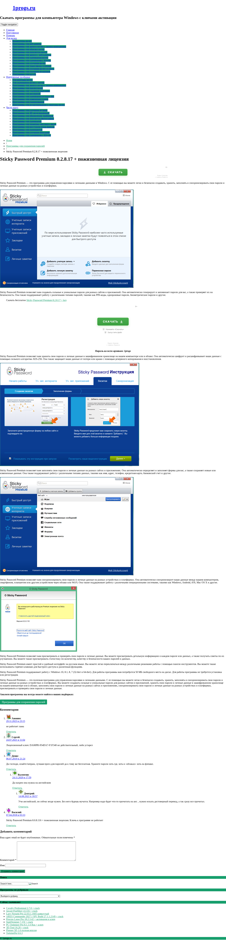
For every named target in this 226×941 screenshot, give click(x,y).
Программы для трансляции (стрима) (31, 66)
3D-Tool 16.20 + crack (17, 927)
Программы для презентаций (27, 88)
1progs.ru (24, 8)
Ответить (11, 731)
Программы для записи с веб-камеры (31, 55)
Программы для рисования (26, 93)
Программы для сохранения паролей (25, 146)
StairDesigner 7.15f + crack (19, 922)
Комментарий (8, 860)
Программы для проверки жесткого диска (34, 124)
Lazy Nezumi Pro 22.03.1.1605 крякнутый (27, 913)
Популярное (12, 32)
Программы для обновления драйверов (33, 116)
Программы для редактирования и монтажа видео (38, 104)
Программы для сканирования (28, 102)
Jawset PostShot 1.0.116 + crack (22, 911)
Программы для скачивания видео (30, 57)
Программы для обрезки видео (28, 49)
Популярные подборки (18, 77)
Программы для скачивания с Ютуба (31, 60)
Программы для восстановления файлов (33, 127)
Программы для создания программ (31, 132)
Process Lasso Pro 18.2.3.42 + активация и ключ (30, 919)
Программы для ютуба (24, 74)
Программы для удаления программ (31, 91)
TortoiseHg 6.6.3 (14, 933)
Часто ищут (12, 107)
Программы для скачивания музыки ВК (33, 96)
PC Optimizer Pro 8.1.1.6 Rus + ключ (24, 924)
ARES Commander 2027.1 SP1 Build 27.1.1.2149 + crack (34, 916)
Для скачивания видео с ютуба (28, 82)
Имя (2, 865)
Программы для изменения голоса (30, 99)
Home (9, 140)
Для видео (11, 38)
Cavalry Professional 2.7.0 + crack (23, 908)
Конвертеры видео (22, 41)
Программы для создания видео (29, 63)
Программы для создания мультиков (31, 71)
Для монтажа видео (22, 79)
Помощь (10, 35)
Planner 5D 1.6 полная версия (21, 930)
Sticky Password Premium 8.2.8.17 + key (46, 300)
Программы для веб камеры (27, 43)
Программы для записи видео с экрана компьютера (39, 46)
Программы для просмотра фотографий (33, 118)
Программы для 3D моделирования (31, 113)
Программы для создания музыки (30, 110)
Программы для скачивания (27, 121)
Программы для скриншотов (27, 129)
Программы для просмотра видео (29, 52)
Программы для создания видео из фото (33, 68)
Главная (10, 30)
